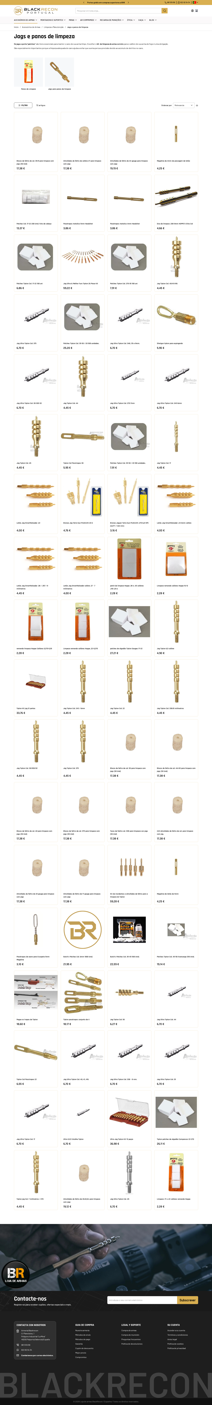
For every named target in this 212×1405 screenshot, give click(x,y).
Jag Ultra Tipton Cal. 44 (166, 1019)
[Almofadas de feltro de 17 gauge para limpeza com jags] (82, 867)
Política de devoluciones (131, 1344)
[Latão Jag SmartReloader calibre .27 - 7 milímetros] (82, 559)
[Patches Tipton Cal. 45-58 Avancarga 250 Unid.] (176, 930)
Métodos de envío (83, 1335)
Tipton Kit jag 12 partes (26, 708)
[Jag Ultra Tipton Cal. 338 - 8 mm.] (129, 1052)
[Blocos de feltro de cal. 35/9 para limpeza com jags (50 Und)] (36, 134)
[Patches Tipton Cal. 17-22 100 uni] (36, 256)
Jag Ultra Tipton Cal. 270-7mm (122, 403)
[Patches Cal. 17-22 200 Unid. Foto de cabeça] (36, 197)
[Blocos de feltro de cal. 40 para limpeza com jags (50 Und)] (36, 804)
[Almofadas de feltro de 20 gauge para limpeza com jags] (36, 867)
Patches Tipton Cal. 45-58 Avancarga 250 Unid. (175, 956)
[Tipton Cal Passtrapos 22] (36, 1052)
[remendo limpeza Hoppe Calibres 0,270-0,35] (36, 621)
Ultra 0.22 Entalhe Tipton (73, 1139)
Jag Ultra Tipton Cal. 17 (26, 1139)
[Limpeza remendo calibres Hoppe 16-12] (176, 559)
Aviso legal (172, 1339)
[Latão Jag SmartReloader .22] (36, 496)
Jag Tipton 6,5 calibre (165, 648)
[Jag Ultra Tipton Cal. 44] (176, 992)
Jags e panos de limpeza (77, 27)
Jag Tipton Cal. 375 (71, 768)
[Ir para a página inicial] (35, 10)
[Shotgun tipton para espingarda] (176, 316)
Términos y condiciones (177, 1335)
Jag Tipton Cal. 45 (24, 463)
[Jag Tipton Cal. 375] (82, 741)
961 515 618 (171, 2)
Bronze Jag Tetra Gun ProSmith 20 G (78, 523)
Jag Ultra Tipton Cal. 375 (26, 343)
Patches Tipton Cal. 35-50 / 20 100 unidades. (128, 463)
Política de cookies (175, 1344)
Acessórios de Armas (24, 20)
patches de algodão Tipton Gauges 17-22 (126, 648)
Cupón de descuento (84, 1348)
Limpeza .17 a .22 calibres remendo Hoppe (173, 1199)
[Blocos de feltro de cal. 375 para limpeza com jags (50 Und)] (82, 804)
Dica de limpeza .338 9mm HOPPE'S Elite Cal (175, 223)
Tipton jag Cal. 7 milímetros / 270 (30, 1199)
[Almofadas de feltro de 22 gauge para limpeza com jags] (129, 134)
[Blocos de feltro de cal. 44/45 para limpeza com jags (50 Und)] (176, 741)
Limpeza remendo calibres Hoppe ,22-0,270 (80, 648)
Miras (71, 20)
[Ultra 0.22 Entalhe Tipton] (82, 1112)
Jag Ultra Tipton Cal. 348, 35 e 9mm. (125, 343)
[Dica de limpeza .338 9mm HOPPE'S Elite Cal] (176, 197)
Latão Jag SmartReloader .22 (28, 523)
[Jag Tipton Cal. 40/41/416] (176, 256)
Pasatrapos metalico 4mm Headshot (125, 223)
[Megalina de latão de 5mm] (176, 867)
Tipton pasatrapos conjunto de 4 (76, 1019)
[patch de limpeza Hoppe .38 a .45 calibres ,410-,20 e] (129, 559)
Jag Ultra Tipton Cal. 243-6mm (169, 403)
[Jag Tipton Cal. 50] (129, 992)
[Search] (165, 10)
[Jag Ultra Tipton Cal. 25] (176, 1052)
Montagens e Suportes (51, 20)
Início (16, 27)
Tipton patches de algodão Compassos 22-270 (175, 1139)
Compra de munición (130, 1335)
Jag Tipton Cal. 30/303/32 (27, 768)
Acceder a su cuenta (176, 1330)
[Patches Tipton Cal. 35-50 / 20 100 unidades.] (129, 436)
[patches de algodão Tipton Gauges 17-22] (129, 621)
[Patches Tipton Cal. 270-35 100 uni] (129, 256)
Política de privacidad (176, 1348)
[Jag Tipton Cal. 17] (176, 436)
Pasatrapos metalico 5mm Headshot (78, 223)
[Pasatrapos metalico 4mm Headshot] (129, 197)
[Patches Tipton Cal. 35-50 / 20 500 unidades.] (82, 316)
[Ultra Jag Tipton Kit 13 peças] (129, 1112)
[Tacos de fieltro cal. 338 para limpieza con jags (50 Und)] (129, 804)
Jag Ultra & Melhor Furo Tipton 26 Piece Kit (80, 283)
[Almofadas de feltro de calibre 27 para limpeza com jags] (82, 134)
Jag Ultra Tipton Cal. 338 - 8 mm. (123, 1079)
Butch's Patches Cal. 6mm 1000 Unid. (78, 956)
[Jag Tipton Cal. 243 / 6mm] (82, 681)
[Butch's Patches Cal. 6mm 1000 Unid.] (82, 930)
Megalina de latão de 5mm (168, 894)
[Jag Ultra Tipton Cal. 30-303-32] (36, 376)
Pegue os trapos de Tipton (27, 1019)
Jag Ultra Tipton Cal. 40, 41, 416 (76, 1079)
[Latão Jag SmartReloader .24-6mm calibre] (176, 496)
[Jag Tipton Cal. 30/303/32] (36, 741)
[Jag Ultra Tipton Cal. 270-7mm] (129, 376)
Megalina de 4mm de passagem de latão (173, 161)
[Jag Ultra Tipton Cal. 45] (129, 1172)
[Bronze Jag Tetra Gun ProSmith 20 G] (82, 496)
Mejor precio (80, 1352)
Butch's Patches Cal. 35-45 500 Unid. (124, 956)
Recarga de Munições (110, 20)
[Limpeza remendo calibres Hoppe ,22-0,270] (82, 621)
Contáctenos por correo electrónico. (37, 1355)
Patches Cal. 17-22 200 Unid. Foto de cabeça (34, 223)
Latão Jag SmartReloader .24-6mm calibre (174, 523)
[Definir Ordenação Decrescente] (197, 105)
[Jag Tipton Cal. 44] (82, 376)
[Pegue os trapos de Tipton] (36, 992)
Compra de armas (129, 1330)
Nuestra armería (82, 1330)
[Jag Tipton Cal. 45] (36, 436)
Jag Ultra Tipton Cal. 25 (166, 1079)
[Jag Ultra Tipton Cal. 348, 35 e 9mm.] (129, 316)
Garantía (79, 1344)
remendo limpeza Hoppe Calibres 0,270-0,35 (34, 648)
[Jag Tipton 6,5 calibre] (176, 621)
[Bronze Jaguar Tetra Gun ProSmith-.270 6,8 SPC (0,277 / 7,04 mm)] (129, 496)
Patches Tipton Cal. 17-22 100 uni (30, 283)
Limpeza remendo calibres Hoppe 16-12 (172, 585)
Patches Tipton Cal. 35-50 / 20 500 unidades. (81, 343)
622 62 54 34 (185, 2)
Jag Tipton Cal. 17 (164, 463)
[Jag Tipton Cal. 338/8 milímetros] (176, 681)
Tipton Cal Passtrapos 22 (27, 1079)
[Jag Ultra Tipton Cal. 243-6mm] (176, 376)
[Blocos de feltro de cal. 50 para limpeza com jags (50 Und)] (129, 741)
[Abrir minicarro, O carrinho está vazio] (197, 11)
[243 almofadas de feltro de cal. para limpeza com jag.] (176, 804)
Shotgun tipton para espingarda (170, 343)
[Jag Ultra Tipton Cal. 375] (36, 316)
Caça (140, 20)
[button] (23, 105)
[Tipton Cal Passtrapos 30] (82, 436)
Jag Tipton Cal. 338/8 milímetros (170, 708)
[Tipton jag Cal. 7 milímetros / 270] (36, 1172)
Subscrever (188, 1300)
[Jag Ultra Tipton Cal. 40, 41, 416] (82, 1052)
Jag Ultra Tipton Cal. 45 (119, 1199)
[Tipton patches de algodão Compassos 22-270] (176, 1112)
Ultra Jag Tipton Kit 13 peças (121, 1139)
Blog (151, 20)
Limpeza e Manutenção (54, 27)
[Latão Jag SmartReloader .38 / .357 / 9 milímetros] (36, 559)
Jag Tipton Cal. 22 (117, 708)
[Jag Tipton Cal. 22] (129, 681)
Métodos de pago (82, 1339)
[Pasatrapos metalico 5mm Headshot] (82, 197)
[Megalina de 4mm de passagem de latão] (176, 134)
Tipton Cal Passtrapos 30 (73, 463)
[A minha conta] (192, 10)
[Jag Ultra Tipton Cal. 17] (36, 1112)
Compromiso (81, 1357)
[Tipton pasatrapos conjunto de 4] (82, 992)
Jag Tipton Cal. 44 (70, 403)
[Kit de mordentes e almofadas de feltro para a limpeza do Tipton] (129, 867)
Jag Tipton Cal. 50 (117, 1019)
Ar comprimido (87, 20)
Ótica (129, 20)
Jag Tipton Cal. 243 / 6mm (74, 708)
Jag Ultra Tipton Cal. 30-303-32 (29, 403)
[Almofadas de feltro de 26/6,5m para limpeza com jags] (82, 1172)
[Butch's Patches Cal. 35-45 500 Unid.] (129, 930)
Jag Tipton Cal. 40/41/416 (167, 283)
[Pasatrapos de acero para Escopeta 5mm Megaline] (36, 930)
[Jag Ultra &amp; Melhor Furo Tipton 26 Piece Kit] (82, 256)
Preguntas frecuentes (131, 1339)
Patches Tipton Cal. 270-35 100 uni (123, 283)
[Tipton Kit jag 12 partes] (36, 681)
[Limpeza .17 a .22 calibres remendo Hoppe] (176, 1172)
